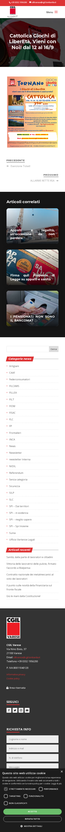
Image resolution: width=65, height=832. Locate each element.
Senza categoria (18, 479)
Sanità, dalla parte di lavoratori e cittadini (29, 557)
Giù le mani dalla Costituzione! (23, 596)
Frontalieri (15, 433)
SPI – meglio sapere (20, 519)
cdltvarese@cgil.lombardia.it (26, 657)
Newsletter (15, 452)
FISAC (12, 412)
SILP (11, 492)
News (12, 446)
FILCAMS (14, 386)
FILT (11, 399)
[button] (32, 826)
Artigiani (14, 366)
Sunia (12, 533)
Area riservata (17, 687)
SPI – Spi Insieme (18, 526)
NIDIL (12, 466)
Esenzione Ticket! (20, 166)
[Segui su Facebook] (8, 710)
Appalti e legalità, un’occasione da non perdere (32, 234)
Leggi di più (56, 783)
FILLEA (13, 392)
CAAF (12, 372)
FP (10, 426)
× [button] (61, 772)
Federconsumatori (19, 379)
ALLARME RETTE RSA (42, 180)
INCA (12, 439)
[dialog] (32, 800)
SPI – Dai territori (19, 506)
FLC (11, 419)
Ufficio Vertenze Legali (22, 539)
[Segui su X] (15, 710)
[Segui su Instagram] (21, 710)
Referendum (16, 473)
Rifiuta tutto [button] (32, 819)
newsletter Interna (19, 459)
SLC (11, 499)
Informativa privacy (15, 674)
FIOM (12, 406)
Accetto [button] (32, 811)
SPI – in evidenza (18, 513)
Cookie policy (13, 678)
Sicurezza (14, 486)
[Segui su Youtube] (27, 710)
